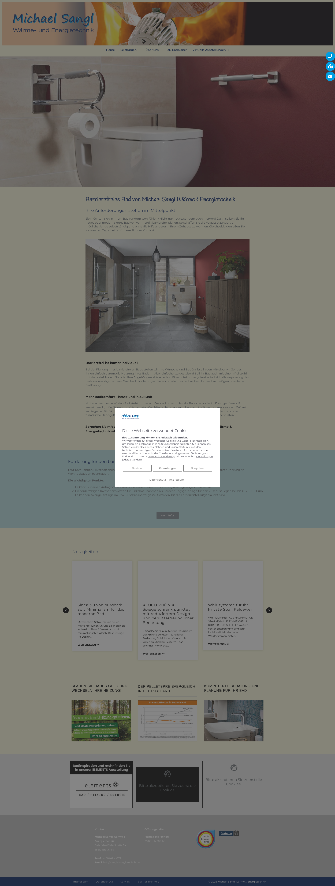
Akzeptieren (198, 468)
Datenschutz (157, 479)
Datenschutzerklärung (161, 456)
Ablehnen (137, 468)
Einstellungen (167, 468)
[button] (330, 56)
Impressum (176, 479)
